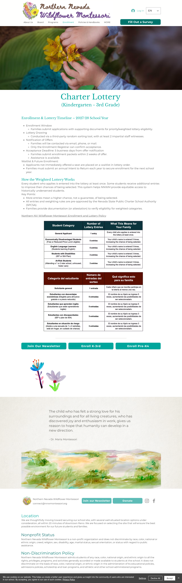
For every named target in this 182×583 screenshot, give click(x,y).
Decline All (155, 578)
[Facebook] (154, 501)
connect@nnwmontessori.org (50, 503)
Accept (170, 578)
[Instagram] (147, 501)
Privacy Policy (69, 579)
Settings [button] (142, 578)
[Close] (178, 578)
